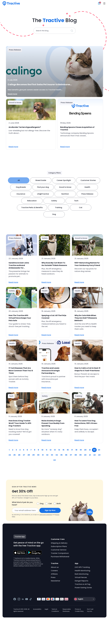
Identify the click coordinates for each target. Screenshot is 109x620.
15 (63, 450)
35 (61, 455)
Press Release (87, 194)
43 (99, 455)
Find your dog (43, 187)
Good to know (65, 187)
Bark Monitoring (81, 574)
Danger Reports (81, 581)
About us (55, 567)
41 (90, 455)
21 (90, 450)
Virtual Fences (81, 577)
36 (66, 455)
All (19, 180)
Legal (46, 609)
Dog (54, 214)
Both (59, 503)
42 (94, 455)
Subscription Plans (59, 546)
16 (68, 450)
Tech (76, 200)
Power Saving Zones (83, 587)
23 (99, 450)
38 (76, 455)
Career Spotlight (64, 180)
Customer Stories (88, 180)
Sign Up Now (50, 510)
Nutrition (65, 194)
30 (38, 455)
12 (50, 450)
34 (57, 455)
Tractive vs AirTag (82, 584)
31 (43, 455)
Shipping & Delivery (59, 543)
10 (42, 450)
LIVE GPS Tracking (82, 567)
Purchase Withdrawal (60, 556)
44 (54, 460)
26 (19, 455)
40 (85, 455)
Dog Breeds (21, 187)
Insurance (21, 194)
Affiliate (54, 574)
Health (87, 187)
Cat (80, 207)
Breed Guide (41, 180)
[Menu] (104, 3)
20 (85, 450)
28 (29, 455)
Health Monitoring (82, 570)
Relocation (32, 200)
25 (14, 455)
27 (24, 455)
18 (76, 450)
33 (52, 455)
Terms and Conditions (45, 514)
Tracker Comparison (60, 553)
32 (47, 455)
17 (72, 450)
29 (33, 455)
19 (81, 450)
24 (10, 455)
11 (46, 450)
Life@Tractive (43, 194)
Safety (54, 200)
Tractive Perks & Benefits (32, 207)
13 (55, 450)
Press (53, 577)
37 (71, 455)
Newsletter (55, 581)
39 (80, 455)
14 (59, 450)
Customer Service (58, 550)
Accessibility (37, 609)
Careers (54, 570)
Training (58, 207)
